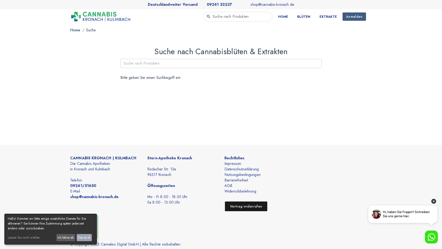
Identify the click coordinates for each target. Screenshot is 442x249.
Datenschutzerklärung (241, 169)
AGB (228, 185)
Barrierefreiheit (236, 180)
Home (75, 30)
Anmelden (354, 16)
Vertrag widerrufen (246, 206)
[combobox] (237, 16)
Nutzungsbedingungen (242, 174)
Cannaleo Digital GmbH (120, 244)
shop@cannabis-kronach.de (272, 4)
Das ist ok (84, 237)
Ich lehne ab (66, 237)
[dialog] (51, 229)
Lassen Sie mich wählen (24, 237)
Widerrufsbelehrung (240, 191)
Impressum (232, 163)
